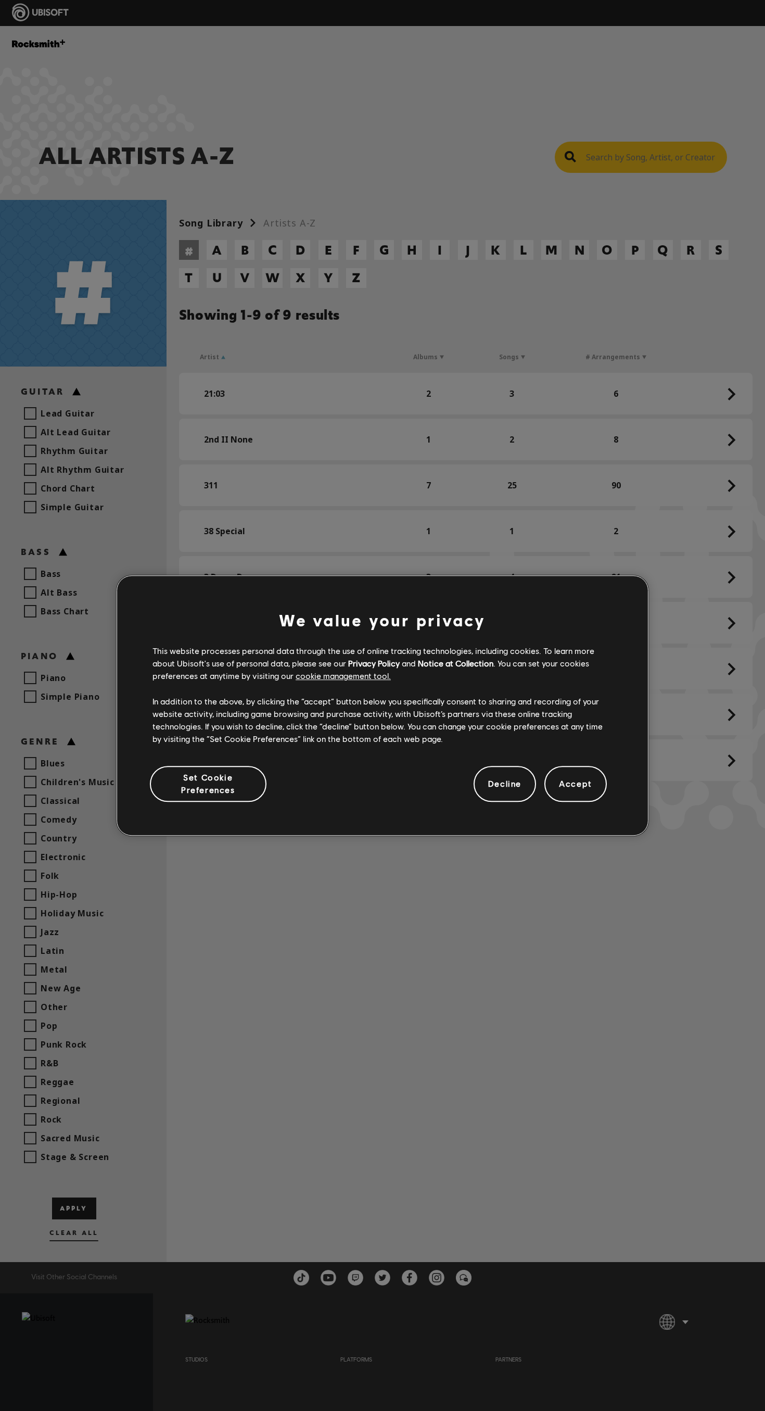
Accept (575, 784)
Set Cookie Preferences (208, 783)
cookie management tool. (343, 676)
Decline (504, 784)
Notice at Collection (455, 663)
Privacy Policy (374, 663)
